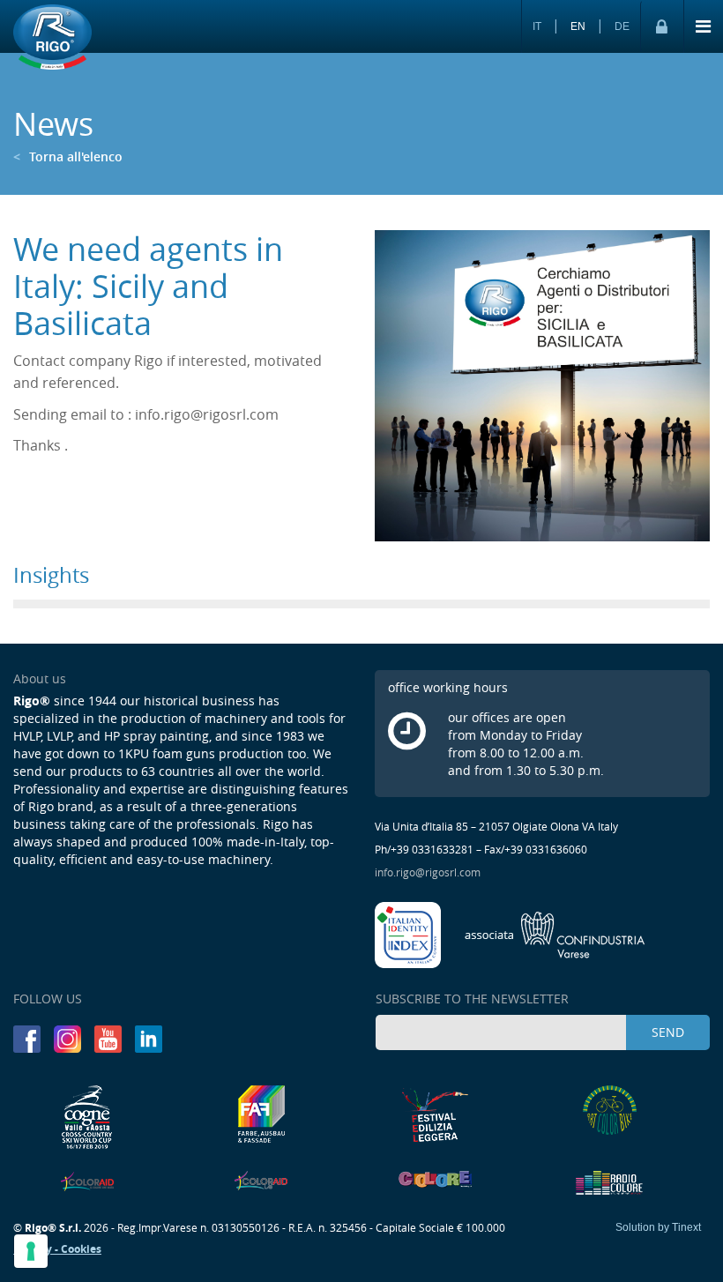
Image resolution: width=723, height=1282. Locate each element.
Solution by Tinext (658, 1227)
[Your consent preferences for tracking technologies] (31, 1251)
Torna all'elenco (68, 156)
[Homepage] (52, 37)
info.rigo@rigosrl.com (428, 872)
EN (577, 26)
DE (622, 26)
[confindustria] (555, 933)
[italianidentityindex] (409, 933)
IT (537, 26)
